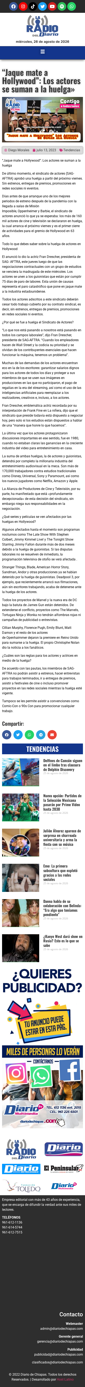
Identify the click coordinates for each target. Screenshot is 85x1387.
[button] (43, 51)
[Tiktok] (32, 6)
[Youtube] (52, 6)
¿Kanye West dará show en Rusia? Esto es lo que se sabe (63, 941)
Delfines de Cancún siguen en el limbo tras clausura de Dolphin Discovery (62, 765)
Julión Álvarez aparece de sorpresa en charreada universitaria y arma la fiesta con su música (62, 837)
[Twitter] (42, 6)
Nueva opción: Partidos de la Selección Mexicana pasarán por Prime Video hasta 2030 (62, 802)
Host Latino (65, 1379)
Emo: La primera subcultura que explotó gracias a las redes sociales (60, 872)
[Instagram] (23, 6)
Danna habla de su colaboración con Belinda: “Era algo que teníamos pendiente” (62, 907)
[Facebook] (13, 6)
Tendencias (71, 150)
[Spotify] (62, 6)
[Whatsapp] (71, 6)
